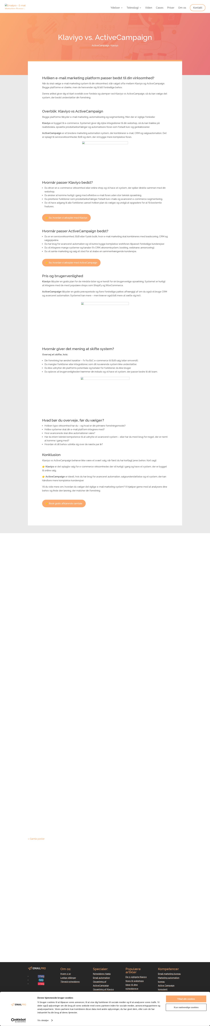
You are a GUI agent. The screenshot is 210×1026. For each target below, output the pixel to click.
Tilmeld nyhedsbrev (70, 982)
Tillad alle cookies (186, 999)
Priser (170, 8)
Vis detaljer (43, 1020)
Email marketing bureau (169, 974)
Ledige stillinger (68, 978)
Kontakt (197, 7)
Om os (182, 8)
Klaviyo (114, 45)
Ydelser (115, 8)
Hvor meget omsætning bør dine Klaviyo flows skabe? (85, 777)
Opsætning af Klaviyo (103, 989)
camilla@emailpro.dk (39, 948)
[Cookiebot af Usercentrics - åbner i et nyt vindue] (18, 1020)
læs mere (36, 661)
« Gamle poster (36, 838)
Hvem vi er (65, 974)
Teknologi (133, 8)
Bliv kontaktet (170, 907)
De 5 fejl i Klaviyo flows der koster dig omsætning (81, 814)
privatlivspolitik (141, 920)
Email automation (101, 978)
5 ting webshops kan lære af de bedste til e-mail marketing (90, 647)
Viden (148, 8)
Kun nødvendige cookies (186, 1007)
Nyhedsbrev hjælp (102, 974)
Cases (159, 8)
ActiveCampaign (100, 45)
